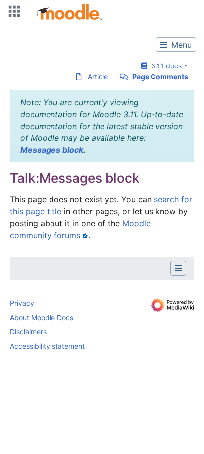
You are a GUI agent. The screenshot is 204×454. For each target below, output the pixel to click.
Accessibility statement (47, 346)
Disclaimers (28, 331)
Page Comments (160, 76)
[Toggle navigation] (12, 13)
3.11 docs (164, 66)
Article (98, 76)
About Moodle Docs (41, 317)
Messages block (51, 150)
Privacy (22, 303)
